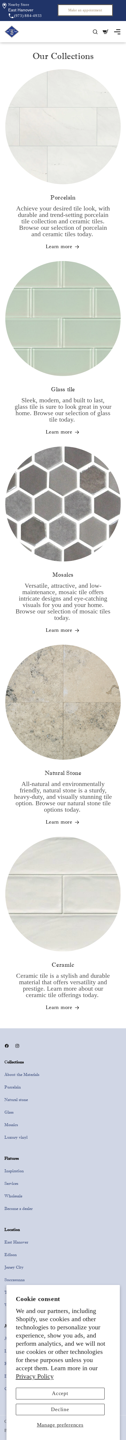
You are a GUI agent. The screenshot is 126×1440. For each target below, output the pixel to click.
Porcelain (12, 1087)
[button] (20, 10)
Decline (60, 1409)
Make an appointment (85, 10)
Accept (60, 1393)
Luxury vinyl (16, 1137)
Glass (8, 1112)
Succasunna (14, 1279)
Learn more (59, 246)
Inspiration (14, 1170)
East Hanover (16, 1242)
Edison (10, 1254)
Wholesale (13, 1196)
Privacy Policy (35, 1376)
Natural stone (16, 1099)
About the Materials (21, 1074)
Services (11, 1183)
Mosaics (11, 1124)
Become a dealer (18, 1208)
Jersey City (13, 1267)
